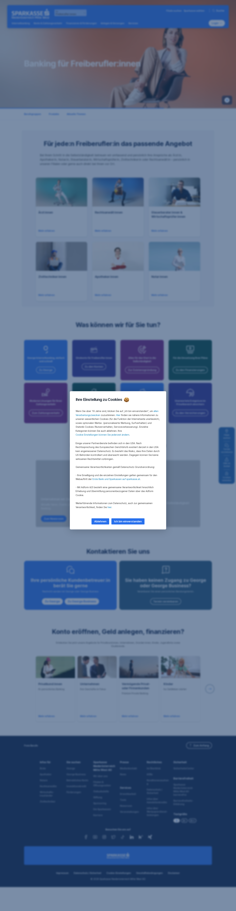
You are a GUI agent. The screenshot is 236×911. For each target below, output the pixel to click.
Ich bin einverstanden (128, 521)
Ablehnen (100, 521)
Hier (118, 415)
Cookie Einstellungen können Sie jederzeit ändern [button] (102, 434)
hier (110, 507)
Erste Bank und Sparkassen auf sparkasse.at (116, 479)
